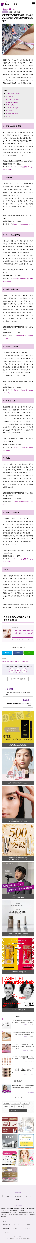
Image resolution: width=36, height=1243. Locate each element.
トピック (24, 1221)
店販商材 (6, 1106)
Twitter (7, 652)
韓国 (12, 1106)
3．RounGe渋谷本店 (12, 99)
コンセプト (5, 1221)
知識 (7, 1196)
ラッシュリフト (15, 1103)
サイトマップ (6, 1232)
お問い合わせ (6, 1228)
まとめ (8, 116)
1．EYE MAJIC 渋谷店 (13, 93)
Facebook (18, 652)
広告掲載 (14, 1228)
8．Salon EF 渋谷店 (12, 113)
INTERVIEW (18, 1081)
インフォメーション (18, 1225)
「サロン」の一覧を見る (18, 679)
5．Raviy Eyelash (12, 105)
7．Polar (9, 110)
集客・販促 (14, 661)
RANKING (18, 1016)
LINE (29, 652)
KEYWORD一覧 (6, 1225)
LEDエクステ (25, 1103)
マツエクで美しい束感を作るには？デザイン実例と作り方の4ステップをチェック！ (23, 1070)
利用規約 (29, 1225)
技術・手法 (6, 661)
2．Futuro (9, 96)
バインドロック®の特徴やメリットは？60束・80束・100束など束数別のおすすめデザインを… (23, 1046)
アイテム (26, 1024)
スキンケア (6, 1103)
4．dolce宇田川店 (12, 102)
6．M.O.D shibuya (12, 108)
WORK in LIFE (19, 1106)
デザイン (26, 1037)
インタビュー (31, 1092)
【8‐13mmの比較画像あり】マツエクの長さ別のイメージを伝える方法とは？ (23, 1057)
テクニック (25, 1050)
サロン (4, 12)
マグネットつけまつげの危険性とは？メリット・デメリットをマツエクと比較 (23, 1021)
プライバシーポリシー (25, 1228)
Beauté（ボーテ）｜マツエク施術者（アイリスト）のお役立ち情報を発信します (18, 1237)
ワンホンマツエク (24, 661)
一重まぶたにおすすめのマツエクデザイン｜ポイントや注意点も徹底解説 (23, 1033)
